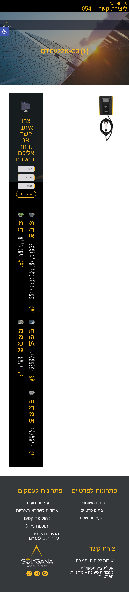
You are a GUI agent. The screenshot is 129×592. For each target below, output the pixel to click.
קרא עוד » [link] (32, 309)
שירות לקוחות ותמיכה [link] (95, 560)
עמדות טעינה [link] (37, 502)
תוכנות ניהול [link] (37, 526)
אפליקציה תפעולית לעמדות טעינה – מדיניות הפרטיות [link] (92, 572)
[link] (4, 31)
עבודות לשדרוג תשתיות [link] (37, 510)
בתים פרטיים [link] (91, 510)
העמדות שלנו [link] (91, 517)
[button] (124, 24)
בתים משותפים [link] (92, 502)
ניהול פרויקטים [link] (37, 518)
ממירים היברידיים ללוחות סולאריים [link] (43, 536)
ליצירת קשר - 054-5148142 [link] (104, 11)
